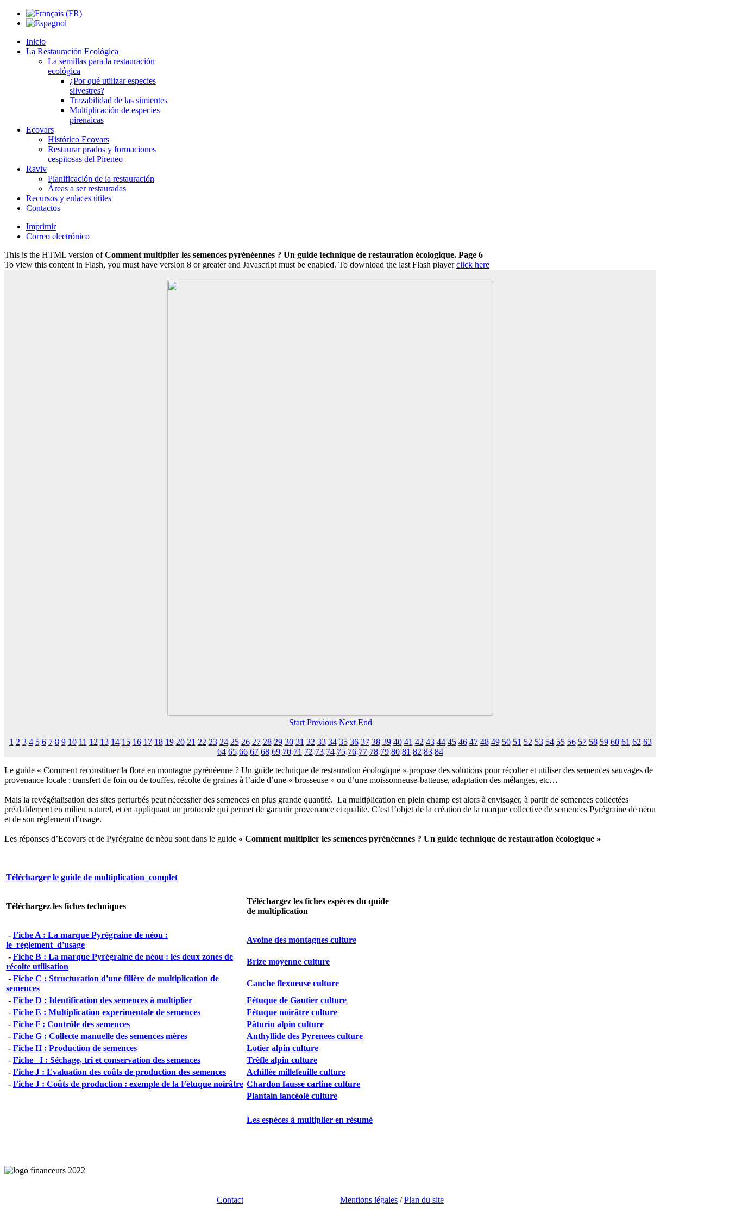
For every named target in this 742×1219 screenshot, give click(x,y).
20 (180, 742)
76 (352, 751)
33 (321, 742)
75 (341, 751)
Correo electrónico (58, 236)
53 (539, 742)
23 (213, 742)
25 (234, 742)
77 (363, 751)
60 (615, 742)
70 (286, 751)
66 (243, 751)
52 (528, 742)
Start (297, 722)
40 (397, 742)
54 (549, 742)
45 (452, 742)
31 (299, 742)
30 (289, 742)
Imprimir (41, 226)
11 (83, 742)
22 (202, 742)
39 (386, 742)
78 (373, 751)
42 (419, 742)
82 (417, 751)
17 (147, 742)
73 (319, 751)
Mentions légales (369, 1199)
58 (593, 742)
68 (265, 751)
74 (330, 751)
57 (582, 742)
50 (506, 742)
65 (232, 751)
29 (278, 742)
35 (343, 742)
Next (347, 722)
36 (354, 742)
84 (439, 751)
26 (245, 742)
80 (395, 751)
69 (276, 751)
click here (472, 264)
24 (223, 742)
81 (406, 751)
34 (332, 742)
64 (221, 751)
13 (104, 742)
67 (254, 751)
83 (428, 751)
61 (625, 742)
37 (365, 742)
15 (126, 742)
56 (571, 742)
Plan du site (424, 1199)
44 (441, 742)
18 (158, 742)
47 (473, 742)
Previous (322, 722)
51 (517, 742)
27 (256, 742)
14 (115, 742)
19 (169, 742)
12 (93, 742)
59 (604, 742)
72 (308, 751)
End (365, 722)
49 (495, 742)
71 (297, 751)
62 (636, 742)
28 (267, 742)
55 (560, 742)
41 (408, 742)
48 (484, 742)
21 (191, 742)
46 (462, 742)
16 (137, 742)
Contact (230, 1199)
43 (430, 742)
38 (376, 742)
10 (72, 742)
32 (310, 742)
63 (647, 742)
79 (384, 751)
